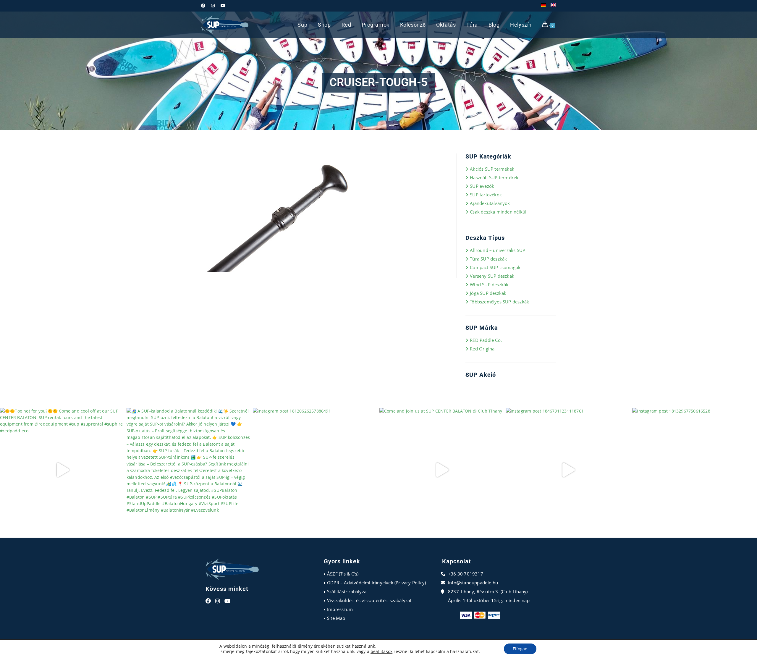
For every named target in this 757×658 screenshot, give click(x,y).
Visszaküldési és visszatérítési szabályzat (369, 600)
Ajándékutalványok (490, 203)
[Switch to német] (543, 5)
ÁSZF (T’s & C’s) (342, 574)
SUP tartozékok (486, 195)
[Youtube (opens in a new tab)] (223, 6)
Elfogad (520, 648)
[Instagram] (217, 601)
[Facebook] (208, 601)
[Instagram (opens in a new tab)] (213, 6)
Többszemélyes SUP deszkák (499, 302)
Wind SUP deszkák (489, 284)
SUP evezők (482, 186)
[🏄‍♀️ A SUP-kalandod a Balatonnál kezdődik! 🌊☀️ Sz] (189, 470)
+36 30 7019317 (465, 574)
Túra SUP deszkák (488, 259)
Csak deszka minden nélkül (498, 212)
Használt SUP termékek (494, 177)
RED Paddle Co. (486, 340)
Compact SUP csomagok (495, 267)
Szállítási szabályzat (347, 591)
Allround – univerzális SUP (497, 250)
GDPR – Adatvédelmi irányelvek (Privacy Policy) (376, 583)
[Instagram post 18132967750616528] (694, 470)
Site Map (336, 618)
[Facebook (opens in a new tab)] (204, 6)
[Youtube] (227, 601)
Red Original (483, 349)
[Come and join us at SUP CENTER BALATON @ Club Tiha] (441, 470)
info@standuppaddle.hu (473, 583)
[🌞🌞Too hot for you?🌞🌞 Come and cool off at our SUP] (62, 470)
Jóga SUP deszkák (488, 293)
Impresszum (340, 609)
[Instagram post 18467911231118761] (568, 470)
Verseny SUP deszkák (492, 276)
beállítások (381, 651)
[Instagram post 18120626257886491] (315, 470)
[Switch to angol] (553, 5)
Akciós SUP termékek (492, 169)
